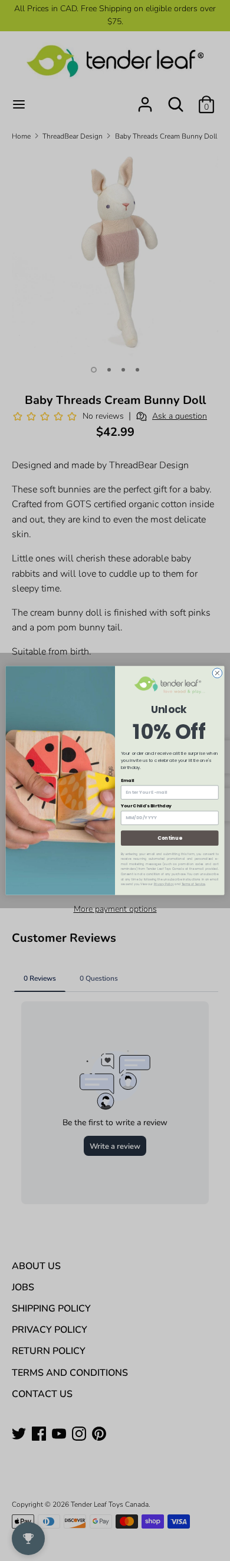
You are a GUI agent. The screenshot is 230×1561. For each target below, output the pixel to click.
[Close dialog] (217, 673)
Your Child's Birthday (146, 806)
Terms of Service (193, 884)
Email (127, 780)
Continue (169, 838)
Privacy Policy (164, 884)
